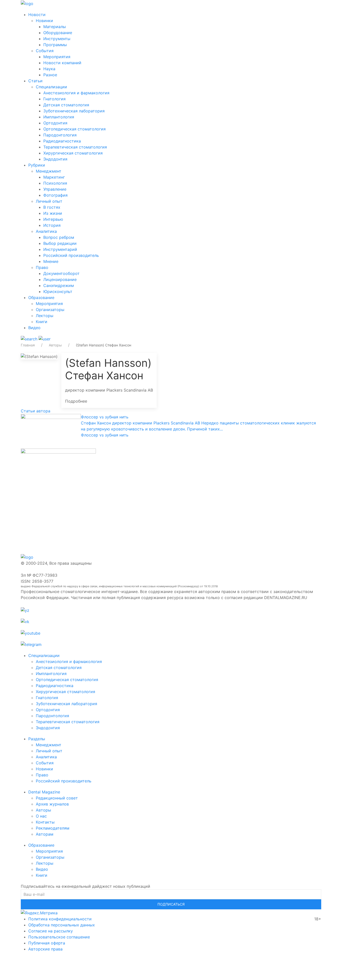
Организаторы (50, 309)
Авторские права (45, 948)
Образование (41, 297)
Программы (55, 44)
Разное (50, 74)
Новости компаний (62, 62)
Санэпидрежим (58, 285)
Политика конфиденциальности (60, 918)
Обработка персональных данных (61, 924)
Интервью (53, 219)
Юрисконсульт (57, 291)
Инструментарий (60, 249)
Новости (37, 14)
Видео (34, 327)
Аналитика (46, 231)
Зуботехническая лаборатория (74, 110)
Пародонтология (60, 134)
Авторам (44, 834)
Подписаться (171, 904)
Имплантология (58, 116)
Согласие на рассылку (50, 930)
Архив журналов (52, 803)
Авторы (55, 345)
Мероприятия (56, 56)
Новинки (44, 20)
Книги (41, 321)
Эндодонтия (55, 159)
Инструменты (56, 38)
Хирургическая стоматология (73, 153)
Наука (49, 68)
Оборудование (57, 32)
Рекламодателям (52, 828)
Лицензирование (60, 279)
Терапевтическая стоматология (75, 147)
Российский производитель (71, 255)
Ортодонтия (55, 122)
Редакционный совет (57, 797)
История (52, 225)
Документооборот (61, 273)
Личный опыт (49, 201)
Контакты (45, 822)
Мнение (50, 261)
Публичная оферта (46, 942)
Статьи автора (35, 410)
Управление (54, 189)
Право (42, 267)
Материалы (54, 26)
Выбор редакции (60, 243)
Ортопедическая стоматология (74, 128)
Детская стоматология (66, 104)
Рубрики (36, 165)
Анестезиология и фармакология (76, 92)
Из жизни (52, 213)
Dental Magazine (44, 791)
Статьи (35, 80)
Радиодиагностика (62, 140)
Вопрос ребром (58, 237)
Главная (28, 345)
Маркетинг (54, 177)
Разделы (36, 738)
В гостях (51, 207)
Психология (55, 183)
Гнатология (54, 98)
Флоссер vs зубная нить (104, 416)
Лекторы (44, 315)
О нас (41, 816)
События (45, 50)
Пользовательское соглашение (59, 936)
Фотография (55, 195)
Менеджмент (48, 171)
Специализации (51, 86)
